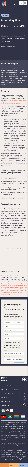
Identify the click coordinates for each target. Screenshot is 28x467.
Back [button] (6, 15)
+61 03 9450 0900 (8, 389)
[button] (4, 15)
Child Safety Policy (6, 397)
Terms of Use (4, 401)
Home (2, 9)
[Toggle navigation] (25, 3)
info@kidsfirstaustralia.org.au (11, 385)
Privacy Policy (5, 393)
